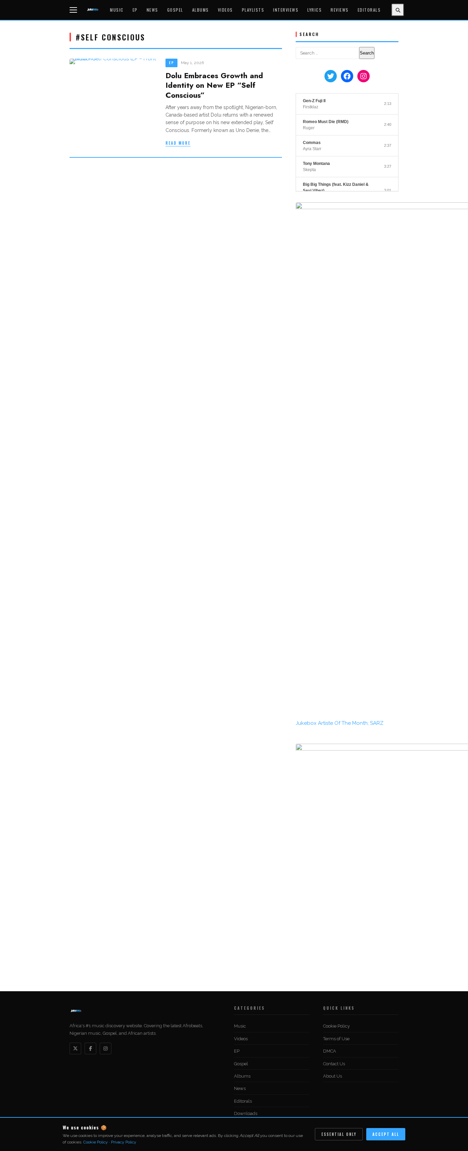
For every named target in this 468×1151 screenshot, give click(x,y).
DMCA (329, 1051)
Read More (177, 143)
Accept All (385, 1134)
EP (135, 10)
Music (117, 10)
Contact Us (334, 1063)
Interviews (285, 10)
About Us (332, 1076)
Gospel (175, 10)
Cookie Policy (336, 1026)
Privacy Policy (123, 1142)
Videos (225, 10)
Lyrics (314, 10)
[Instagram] (105, 1048)
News (152, 10)
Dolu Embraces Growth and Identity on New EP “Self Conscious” (214, 85)
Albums (200, 10)
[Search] (398, 10)
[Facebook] (90, 1048)
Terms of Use (336, 1038)
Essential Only (338, 1134)
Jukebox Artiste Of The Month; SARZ (339, 723)
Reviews (340, 10)
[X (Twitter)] (75, 1048)
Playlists (253, 10)
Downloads (245, 1113)
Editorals (369, 10)
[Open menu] (74, 10)
